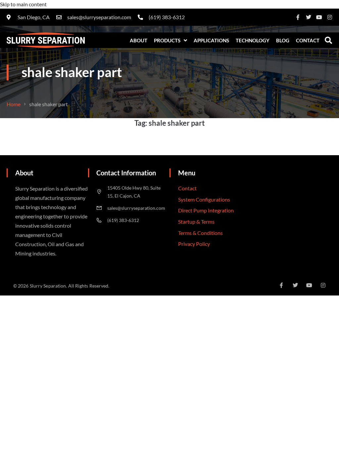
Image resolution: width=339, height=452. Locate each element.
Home (14, 104)
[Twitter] (308, 17)
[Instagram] (329, 17)
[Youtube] (319, 17)
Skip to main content (23, 4)
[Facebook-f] (298, 17)
